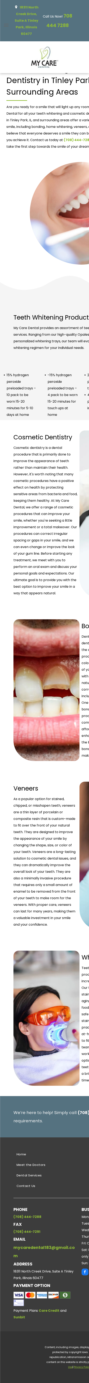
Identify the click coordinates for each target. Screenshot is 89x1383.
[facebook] (85, 1272)
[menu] (6, 25)
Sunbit (19, 1317)
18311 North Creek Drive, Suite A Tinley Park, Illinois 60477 (26, 20)
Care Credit (49, 1310)
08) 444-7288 (29, 1216)
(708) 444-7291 (26, 1231)
